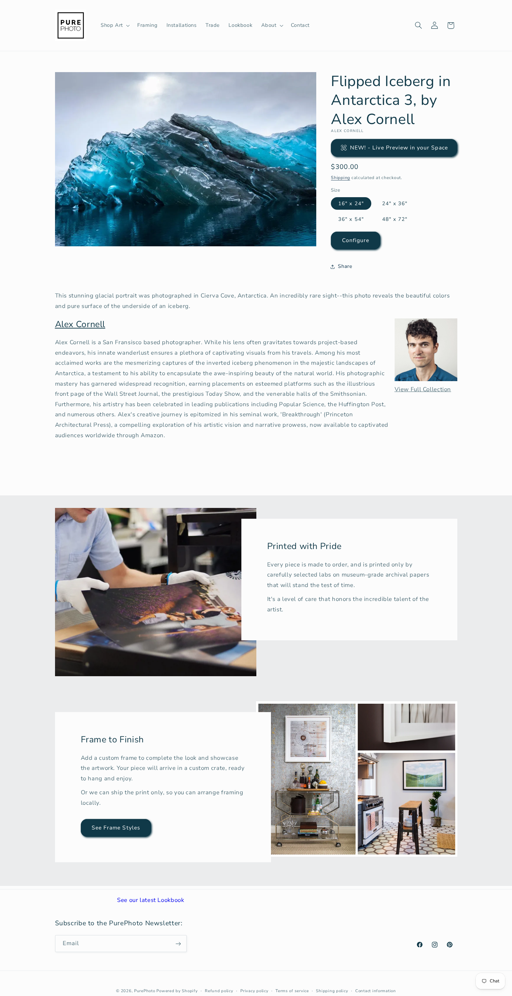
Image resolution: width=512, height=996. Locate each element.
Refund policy (219, 991)
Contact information (375, 991)
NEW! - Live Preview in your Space (399, 148)
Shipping (340, 177)
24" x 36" (395, 203)
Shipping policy (332, 991)
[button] (114, 25)
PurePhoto (144, 991)
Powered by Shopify (176, 991)
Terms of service (292, 991)
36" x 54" (351, 219)
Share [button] (345, 266)
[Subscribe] (178, 943)
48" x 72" (395, 219)
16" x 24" (351, 203)
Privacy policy (254, 991)
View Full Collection (423, 389)
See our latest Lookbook (150, 900)
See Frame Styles (116, 828)
